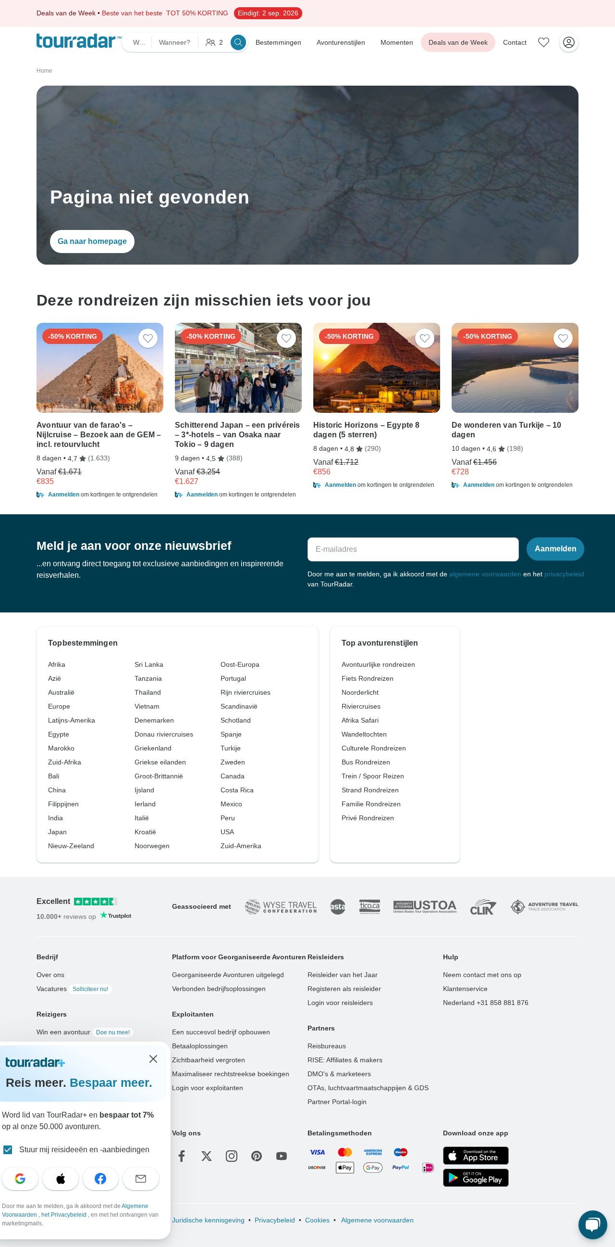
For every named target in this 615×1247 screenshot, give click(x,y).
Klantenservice (465, 989)
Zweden (233, 762)
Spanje (231, 734)
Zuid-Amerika (241, 846)
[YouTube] (281, 1156)
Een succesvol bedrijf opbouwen (221, 1032)
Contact (515, 42)
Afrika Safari (360, 720)
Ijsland (144, 790)
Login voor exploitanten (207, 1088)
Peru (228, 818)
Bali (53, 776)
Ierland (145, 804)
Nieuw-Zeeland (71, 846)
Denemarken (154, 720)
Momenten (397, 42)
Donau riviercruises (164, 734)
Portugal (233, 678)
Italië (142, 818)
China (57, 790)
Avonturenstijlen (341, 42)
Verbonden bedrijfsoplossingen (219, 989)
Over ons (50, 975)
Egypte (58, 734)
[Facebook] (181, 1156)
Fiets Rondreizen (368, 678)
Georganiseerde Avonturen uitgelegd (228, 975)
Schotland (236, 720)
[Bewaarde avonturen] (544, 42)
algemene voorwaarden (485, 574)
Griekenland (153, 748)
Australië (61, 692)
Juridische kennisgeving (208, 1220)
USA (227, 832)
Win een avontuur (83, 1032)
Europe (59, 706)
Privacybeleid (275, 1220)
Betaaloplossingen (200, 1046)
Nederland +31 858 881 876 (486, 1002)
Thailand (148, 692)
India (55, 818)
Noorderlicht (360, 692)
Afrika (56, 664)
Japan (57, 832)
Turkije (231, 748)
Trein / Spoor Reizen (373, 776)
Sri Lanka (149, 664)
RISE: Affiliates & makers (345, 1060)
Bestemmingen (278, 42)
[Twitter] (206, 1156)
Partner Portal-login (337, 1102)
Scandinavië (239, 706)
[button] (100, 494)
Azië (54, 678)
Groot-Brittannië (159, 776)
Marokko (61, 748)
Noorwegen (152, 846)
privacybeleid (564, 574)
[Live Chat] (592, 1224)
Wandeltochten (364, 734)
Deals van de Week (458, 42)
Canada (233, 776)
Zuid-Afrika (64, 762)
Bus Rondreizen (366, 762)
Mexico (231, 804)
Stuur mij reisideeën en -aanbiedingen (84, 1149)
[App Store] (476, 1155)
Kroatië (145, 832)
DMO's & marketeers (339, 1074)
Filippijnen (63, 804)
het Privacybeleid (64, 1214)
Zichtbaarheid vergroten (208, 1060)
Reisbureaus (327, 1046)
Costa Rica (237, 790)
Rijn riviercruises (246, 692)
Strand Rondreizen (370, 790)
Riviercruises (361, 706)
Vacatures (72, 989)
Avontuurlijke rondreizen (378, 664)
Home (44, 70)
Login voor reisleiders (340, 1002)
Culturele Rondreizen (374, 748)
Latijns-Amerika (71, 720)
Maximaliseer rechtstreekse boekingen (230, 1074)
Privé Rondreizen (368, 818)
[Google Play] (476, 1178)
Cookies (317, 1220)
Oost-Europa (240, 664)
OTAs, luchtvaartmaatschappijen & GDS (368, 1088)
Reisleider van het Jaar (343, 975)
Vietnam (147, 706)
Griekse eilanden (160, 762)
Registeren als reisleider (344, 989)
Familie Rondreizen (371, 804)
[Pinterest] (256, 1156)
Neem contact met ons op (482, 975)
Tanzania (148, 678)
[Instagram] (231, 1156)
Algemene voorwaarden (377, 1220)
